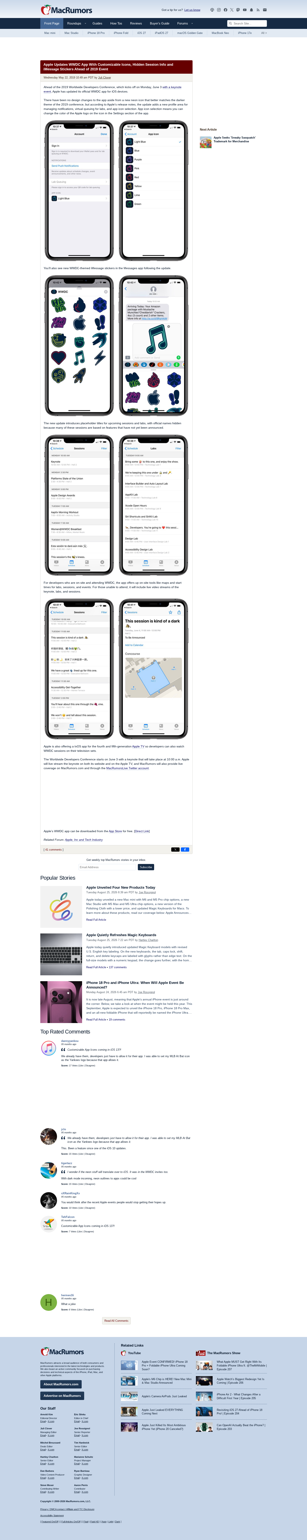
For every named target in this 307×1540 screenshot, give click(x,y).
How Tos (116, 23)
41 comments (53, 849)
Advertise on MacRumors (62, 1395)
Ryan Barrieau (82, 1471)
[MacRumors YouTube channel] (245, 10)
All (264, 33)
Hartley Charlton (148, 940)
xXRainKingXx (70, 1193)
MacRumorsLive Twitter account (127, 768)
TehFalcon (68, 1217)
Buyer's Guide (159, 23)
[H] (48, 1309)
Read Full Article (96, 919)
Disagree (89, 1065)
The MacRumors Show (223, 1353)
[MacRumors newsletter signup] (265, 10)
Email (43, 1421)
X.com (51, 1421)
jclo (63, 1129)
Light (110, 1521)
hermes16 (67, 1295)
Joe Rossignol (147, 892)
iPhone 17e (245, 33)
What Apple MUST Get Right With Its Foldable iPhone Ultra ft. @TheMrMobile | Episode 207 (242, 1365)
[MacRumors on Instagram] (219, 10)
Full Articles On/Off (70, 1521)
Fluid (86, 1521)
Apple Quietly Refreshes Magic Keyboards (121, 935)
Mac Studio (71, 33)
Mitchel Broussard (50, 1442)
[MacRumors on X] (231, 10)
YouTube (134, 1353)
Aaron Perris (81, 1485)
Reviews (136, 23)
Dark (117, 1521)
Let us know (192, 10)
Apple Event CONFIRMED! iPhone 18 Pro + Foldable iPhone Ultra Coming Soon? (165, 1365)
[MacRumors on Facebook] (225, 10)
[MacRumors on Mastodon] (238, 10)
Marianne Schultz (83, 1457)
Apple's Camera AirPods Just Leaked (164, 1396)
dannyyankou (70, 1041)
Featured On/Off (50, 1521)
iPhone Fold (121, 33)
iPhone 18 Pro (96, 33)
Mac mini (49, 33)
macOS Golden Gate (190, 33)
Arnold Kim (46, 1414)
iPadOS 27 (161, 33)
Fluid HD (94, 1521)
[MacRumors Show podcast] (212, 10)
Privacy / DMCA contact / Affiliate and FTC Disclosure (67, 1509)
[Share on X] (175, 849)
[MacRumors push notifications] (251, 10)
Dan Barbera (47, 1471)
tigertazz (66, 1163)
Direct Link (142, 831)
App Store (115, 831)
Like (81, 1065)
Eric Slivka (79, 1414)
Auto (104, 1521)
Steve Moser (47, 1485)
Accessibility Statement (52, 1515)
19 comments (117, 1019)
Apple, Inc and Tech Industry (84, 839)
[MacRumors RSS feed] (258, 10)
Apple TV (138, 746)
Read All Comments (116, 1320)
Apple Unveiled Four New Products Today (120, 888)
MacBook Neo (220, 33)
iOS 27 (141, 33)
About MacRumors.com (61, 1384)
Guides (97, 23)
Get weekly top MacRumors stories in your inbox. (116, 859)
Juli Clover (104, 77)
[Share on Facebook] (185, 849)
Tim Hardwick (81, 1442)
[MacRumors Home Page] (66, 10)
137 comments (118, 967)
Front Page (51, 23)
